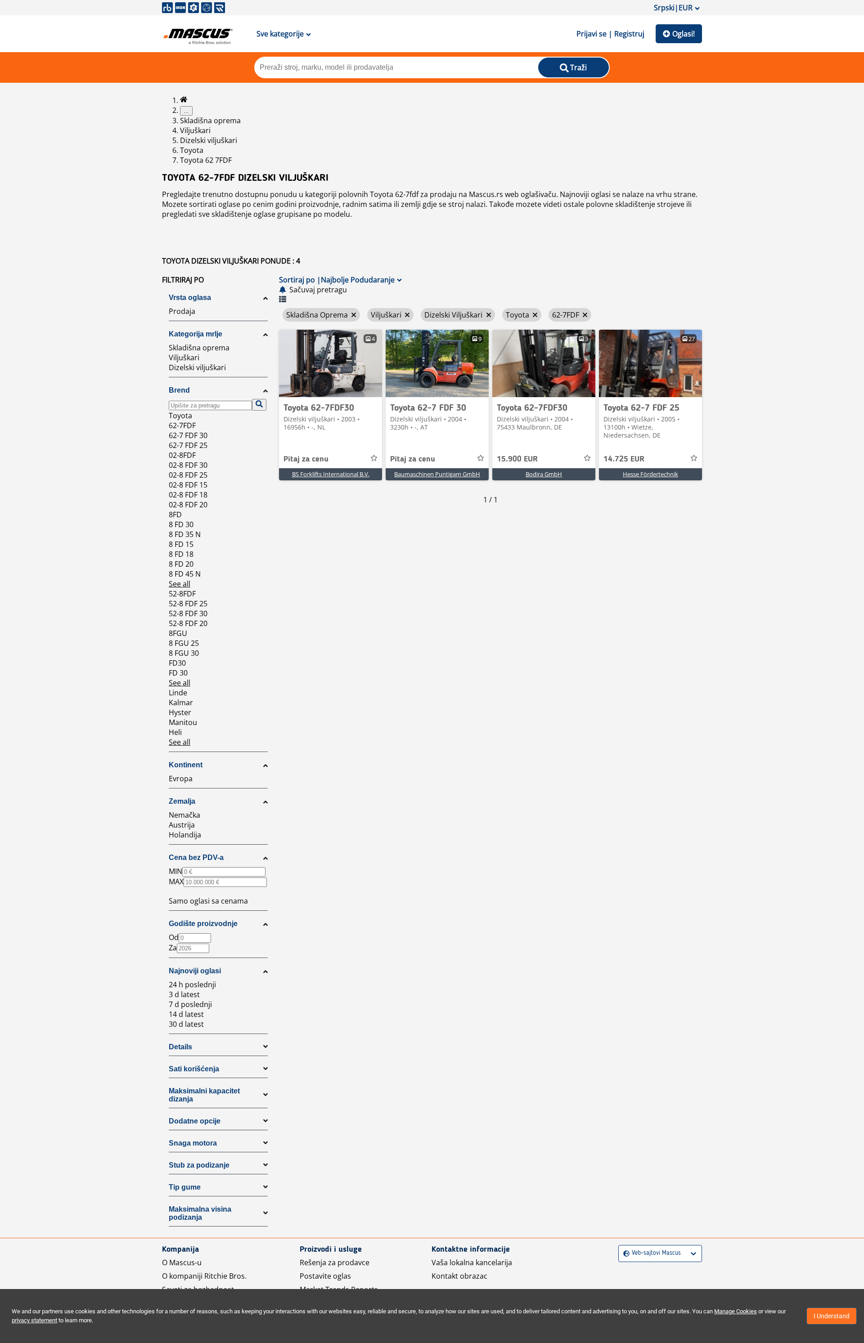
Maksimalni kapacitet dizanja (204, 1095)
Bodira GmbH (544, 474)
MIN (175, 871)
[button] (218, 280)
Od (174, 937)
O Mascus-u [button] (182, 1262)
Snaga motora (193, 1143)
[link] (330, 363)
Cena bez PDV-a (196, 857)
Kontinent (185, 765)
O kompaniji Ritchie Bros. (204, 1276)
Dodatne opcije (194, 1121)
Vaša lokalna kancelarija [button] (472, 1262)
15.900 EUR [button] (517, 459)
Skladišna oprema (210, 120)
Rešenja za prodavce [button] (334, 1262)
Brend (179, 390)
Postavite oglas (325, 1276)
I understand (832, 1316)
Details (180, 1047)
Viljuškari (195, 130)
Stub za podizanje (199, 1165)
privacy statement (34, 1320)
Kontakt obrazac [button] (459, 1276)
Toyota (191, 150)
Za (173, 948)
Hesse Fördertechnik (650, 474)
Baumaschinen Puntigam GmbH (437, 474)
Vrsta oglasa (190, 297)
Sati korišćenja (194, 1069)
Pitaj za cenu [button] (306, 459)
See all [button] (179, 584)
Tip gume (185, 1187)
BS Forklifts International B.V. (330, 474)
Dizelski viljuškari (208, 140)
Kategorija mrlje (195, 334)
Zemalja (182, 801)
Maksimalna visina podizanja (200, 1213)
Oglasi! (683, 34)
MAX (176, 881)
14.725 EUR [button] (623, 459)
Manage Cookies (735, 1311)
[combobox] (624, 1253)
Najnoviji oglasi (195, 971)
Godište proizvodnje (203, 923)
